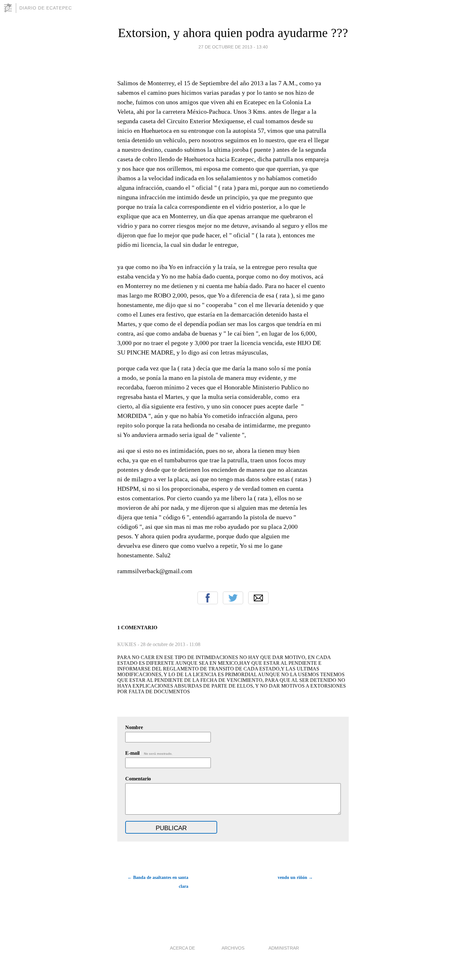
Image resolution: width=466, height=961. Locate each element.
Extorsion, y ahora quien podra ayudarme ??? (233, 33)
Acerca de (182, 948)
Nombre (134, 727)
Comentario (138, 778)
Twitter (233, 598)
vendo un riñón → (295, 877)
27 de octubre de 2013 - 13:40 (233, 46)
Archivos (233, 948)
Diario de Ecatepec (45, 7)
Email (258, 598)
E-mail (148, 753)
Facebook (207, 598)
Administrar (284, 948)
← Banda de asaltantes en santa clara (157, 882)
